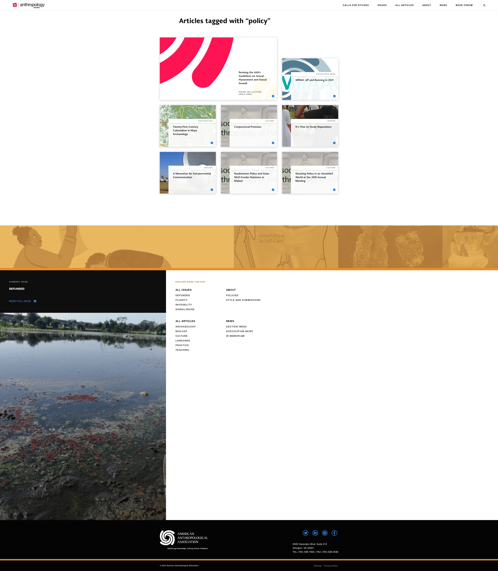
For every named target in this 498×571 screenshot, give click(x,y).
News (443, 5)
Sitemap (317, 565)
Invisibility (183, 304)
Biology (181, 331)
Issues (382, 5)
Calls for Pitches (356, 5)
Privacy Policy (331, 565)
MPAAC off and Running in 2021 (315, 80)
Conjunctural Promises (247, 126)
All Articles (404, 5)
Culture (181, 336)
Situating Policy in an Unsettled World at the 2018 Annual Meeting (314, 177)
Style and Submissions (243, 300)
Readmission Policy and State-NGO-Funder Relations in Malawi (252, 177)
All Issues (183, 289)
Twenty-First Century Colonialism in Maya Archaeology (185, 130)
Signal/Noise (185, 309)
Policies (232, 295)
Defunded (182, 295)
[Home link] (184, 539)
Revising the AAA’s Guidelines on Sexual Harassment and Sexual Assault (253, 77)
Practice (182, 345)
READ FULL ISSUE (20, 301)
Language (182, 340)
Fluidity (181, 300)
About (426, 5)
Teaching (182, 350)
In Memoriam (235, 336)
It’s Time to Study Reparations (313, 126)
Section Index (236, 326)
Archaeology (185, 326)
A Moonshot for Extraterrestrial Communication (192, 175)
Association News (239, 331)
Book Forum (464, 5)
